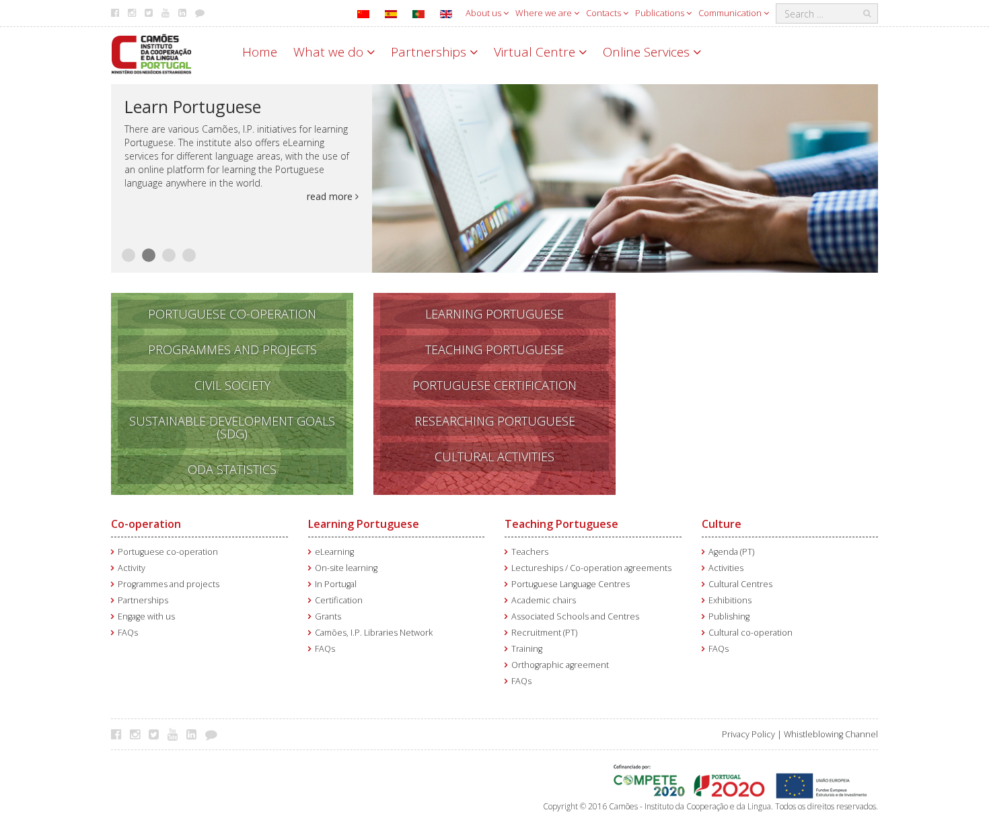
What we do (330, 52)
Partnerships (430, 52)
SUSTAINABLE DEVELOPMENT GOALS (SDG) (232, 427)
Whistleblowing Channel (831, 734)
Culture (721, 523)
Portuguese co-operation (168, 552)
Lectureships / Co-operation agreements (591, 568)
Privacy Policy (748, 734)
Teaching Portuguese (561, 523)
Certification (339, 600)
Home (259, 52)
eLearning (334, 552)
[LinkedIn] (194, 734)
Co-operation (146, 523)
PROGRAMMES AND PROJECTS (232, 349)
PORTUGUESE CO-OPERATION (232, 314)
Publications (660, 13)
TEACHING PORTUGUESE (494, 349)
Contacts (604, 13)
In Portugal (336, 584)
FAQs (128, 632)
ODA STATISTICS (232, 469)
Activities (725, 568)
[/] (151, 52)
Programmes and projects (168, 584)
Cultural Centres (740, 584)
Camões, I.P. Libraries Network (374, 632)
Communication (731, 13)
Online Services (648, 52)
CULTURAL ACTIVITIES (494, 456)
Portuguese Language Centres (570, 584)
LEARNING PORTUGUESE (494, 314)
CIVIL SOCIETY (232, 385)
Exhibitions (730, 600)
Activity (131, 568)
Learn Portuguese (192, 106)
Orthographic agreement (560, 665)
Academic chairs (543, 600)
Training (526, 649)
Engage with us (146, 616)
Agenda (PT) (731, 552)
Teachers (529, 552)
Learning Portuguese (363, 523)
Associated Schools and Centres (575, 616)
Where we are (544, 13)
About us (484, 13)
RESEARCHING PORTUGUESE (494, 421)
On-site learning (346, 568)
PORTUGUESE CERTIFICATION (494, 385)
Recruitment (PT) (544, 632)
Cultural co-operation (750, 632)
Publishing (728, 616)
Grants (328, 616)
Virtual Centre (536, 52)
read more (331, 196)
